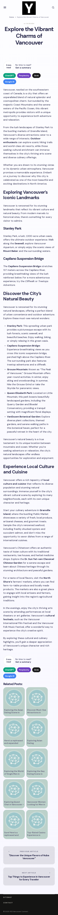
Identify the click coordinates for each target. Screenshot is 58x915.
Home (11, 17)
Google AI (9, 82)
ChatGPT (9, 75)
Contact (8, 903)
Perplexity (24, 75)
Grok (36, 75)
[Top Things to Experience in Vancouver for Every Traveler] (29, 877)
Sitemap (7, 897)
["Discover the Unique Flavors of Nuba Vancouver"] (29, 855)
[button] (4, 7)
